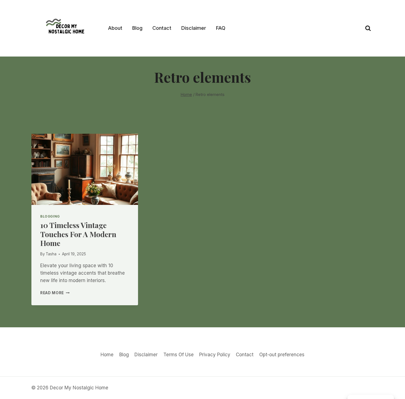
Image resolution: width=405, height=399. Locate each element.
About (115, 28)
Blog (137, 28)
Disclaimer (193, 28)
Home (107, 354)
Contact (161, 28)
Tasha (51, 254)
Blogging (50, 216)
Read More (55, 293)
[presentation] (84, 169)
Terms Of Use (178, 354)
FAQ (220, 28)
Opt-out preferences (281, 354)
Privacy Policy (214, 354)
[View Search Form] (368, 28)
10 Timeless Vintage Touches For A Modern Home (78, 234)
